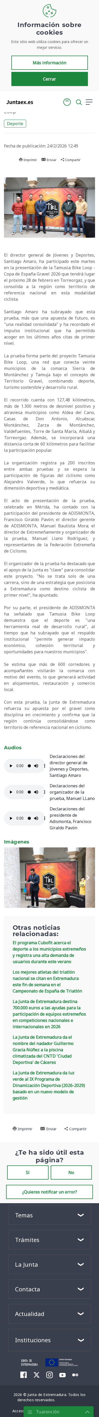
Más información (49, 63)
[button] (67, 102)
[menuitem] (23, 1375)
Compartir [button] (72, 159)
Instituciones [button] (33, 1340)
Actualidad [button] (29, 1314)
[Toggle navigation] (40, 102)
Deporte (15, 123)
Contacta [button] (27, 1289)
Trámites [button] (27, 1240)
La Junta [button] (26, 1264)
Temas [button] (24, 1215)
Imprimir (30, 159)
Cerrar (49, 79)
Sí (28, 1172)
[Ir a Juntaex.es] (18, 102)
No (71, 1172)
